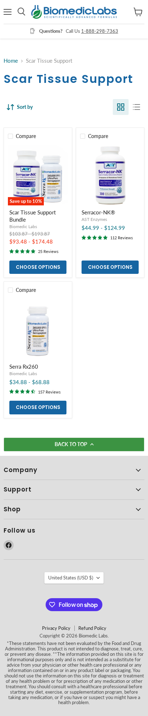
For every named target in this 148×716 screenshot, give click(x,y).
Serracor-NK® (98, 212)
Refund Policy (92, 628)
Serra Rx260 (23, 366)
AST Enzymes (94, 219)
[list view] (136, 107)
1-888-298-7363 (99, 31)
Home (11, 61)
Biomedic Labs (23, 226)
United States (70, 578)
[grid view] (121, 107)
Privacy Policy (56, 628)
